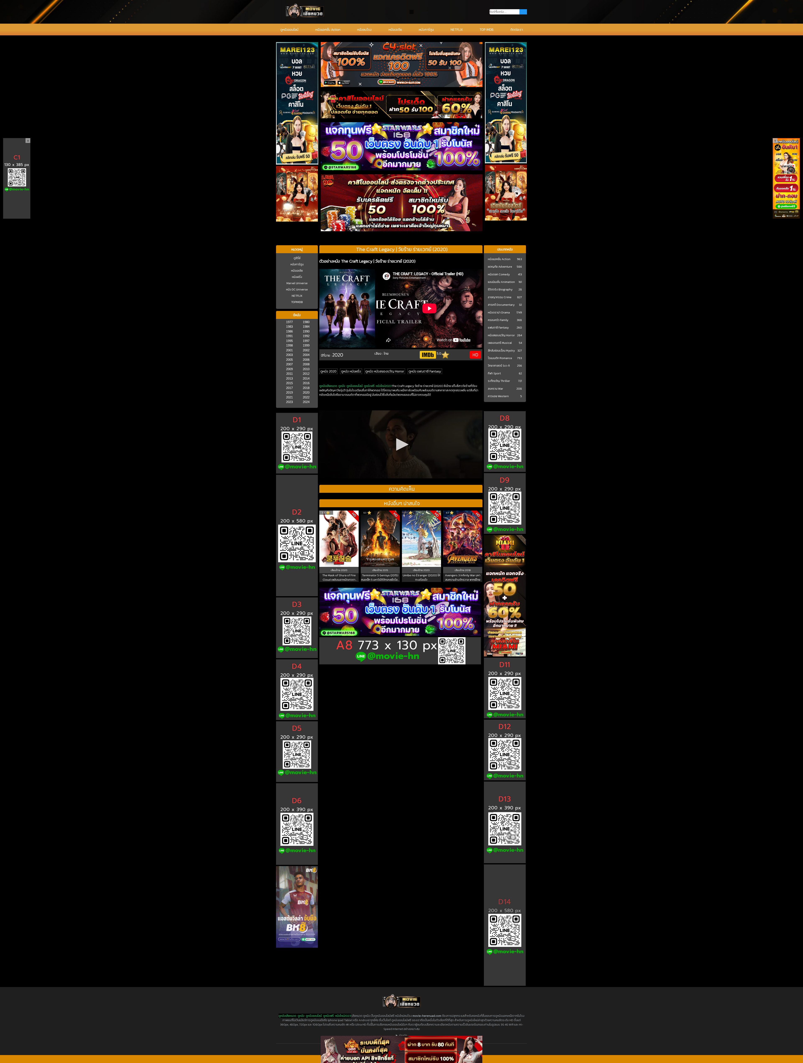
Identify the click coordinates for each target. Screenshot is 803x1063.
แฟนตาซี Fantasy (498, 328)
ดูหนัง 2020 (328, 371)
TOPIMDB (297, 302)
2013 (289, 378)
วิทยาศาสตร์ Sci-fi (499, 366)
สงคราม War (495, 389)
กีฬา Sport (494, 373)
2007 (289, 364)
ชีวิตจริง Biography (500, 290)
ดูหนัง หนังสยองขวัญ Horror (384, 371)
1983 (289, 326)
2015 (289, 383)
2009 (289, 369)
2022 (306, 397)
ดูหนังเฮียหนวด (328, 386)
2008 (306, 364)
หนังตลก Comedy (499, 274)
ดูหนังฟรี (369, 386)
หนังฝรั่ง (297, 277)
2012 (306, 373)
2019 (289, 392)
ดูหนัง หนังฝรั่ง (351, 371)
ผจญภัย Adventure (500, 267)
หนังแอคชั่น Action (327, 29)
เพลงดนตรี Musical (500, 343)
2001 (289, 350)
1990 (306, 331)
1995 (289, 341)
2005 (289, 359)
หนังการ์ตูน (426, 29)
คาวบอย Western (498, 396)
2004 (306, 355)
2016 (306, 383)
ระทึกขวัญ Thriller (499, 381)
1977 (289, 322)
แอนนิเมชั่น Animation (501, 282)
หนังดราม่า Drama (499, 313)
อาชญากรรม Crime (499, 297)
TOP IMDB (486, 29)
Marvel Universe (297, 283)
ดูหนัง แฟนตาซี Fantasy (425, 371)
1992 (306, 336)
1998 (289, 345)
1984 (306, 326)
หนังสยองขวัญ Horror (501, 335)
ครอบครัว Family (498, 320)
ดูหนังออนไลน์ (289, 29)
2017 (289, 388)
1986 (289, 331)
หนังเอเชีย (395, 29)
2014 (306, 378)
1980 (306, 322)
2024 (306, 402)
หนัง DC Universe (297, 289)
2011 (289, 373)
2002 (306, 350)
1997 (306, 341)
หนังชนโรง (364, 29)
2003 (289, 355)
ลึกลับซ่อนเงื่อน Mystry (501, 351)
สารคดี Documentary (501, 305)
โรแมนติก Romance (500, 358)
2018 (306, 388)
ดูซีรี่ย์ (297, 258)
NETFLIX (457, 29)
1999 (306, 345)
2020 (306, 392)
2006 (306, 359)
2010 (306, 369)
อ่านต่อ (403, 1035)
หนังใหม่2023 (384, 386)
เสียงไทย (336, 570)
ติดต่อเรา (516, 29)
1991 (289, 336)
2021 (289, 397)
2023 (289, 402)
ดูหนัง (341, 386)
